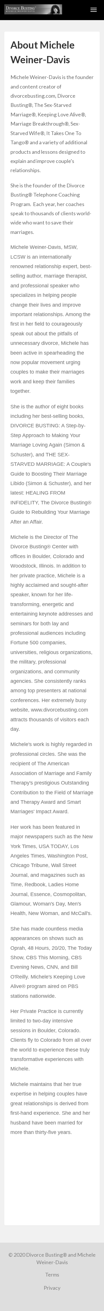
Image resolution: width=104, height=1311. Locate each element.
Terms (52, 1274)
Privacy (52, 1288)
